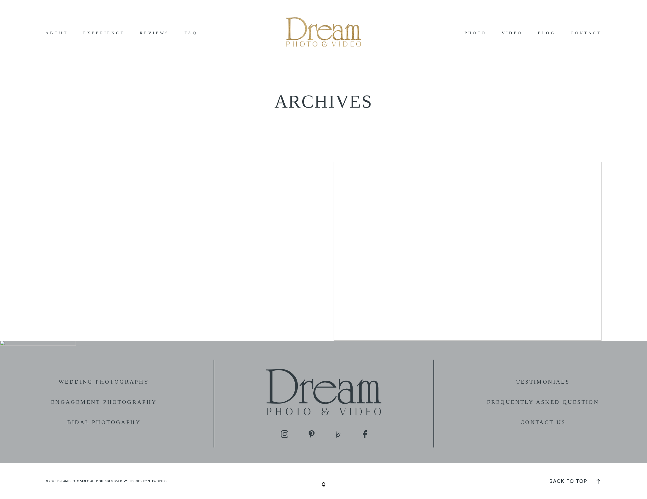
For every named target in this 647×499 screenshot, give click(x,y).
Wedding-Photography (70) (468, 251)
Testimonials (543, 382)
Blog (547, 33)
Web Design (133, 481)
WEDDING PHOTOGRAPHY (104, 382)
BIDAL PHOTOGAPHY (104, 422)
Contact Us (543, 422)
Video (512, 33)
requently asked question (545, 402)
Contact (586, 33)
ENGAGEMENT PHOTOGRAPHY (104, 402)
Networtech (158, 481)
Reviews (154, 33)
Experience (104, 33)
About (56, 33)
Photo (476, 33)
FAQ (190, 33)
